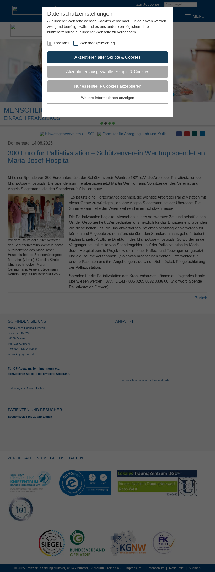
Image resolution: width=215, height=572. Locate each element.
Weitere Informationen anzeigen (107, 98)
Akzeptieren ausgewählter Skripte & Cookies (107, 71)
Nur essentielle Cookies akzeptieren (107, 86)
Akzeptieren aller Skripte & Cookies (107, 57)
